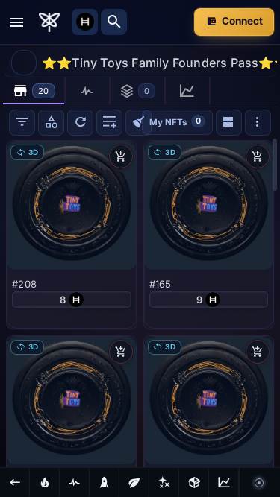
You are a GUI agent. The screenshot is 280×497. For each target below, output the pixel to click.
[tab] (34, 90)
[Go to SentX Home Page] (49, 22)
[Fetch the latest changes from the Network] (80, 123)
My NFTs (175, 121)
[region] (140, 302)
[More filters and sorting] (258, 123)
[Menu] (16, 22)
